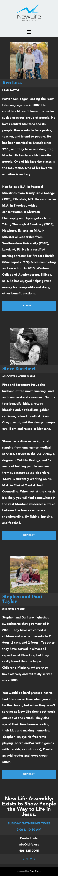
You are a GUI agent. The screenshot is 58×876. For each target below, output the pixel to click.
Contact (29, 306)
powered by (29, 871)
